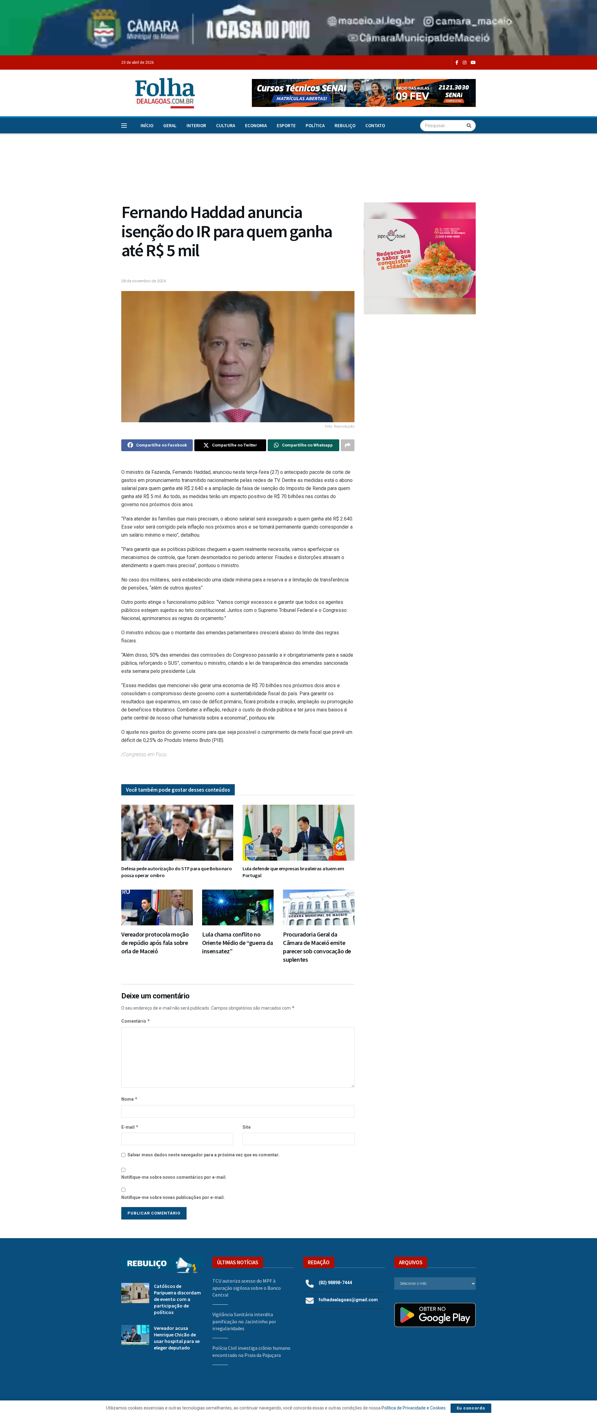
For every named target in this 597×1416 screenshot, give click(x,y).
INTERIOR (196, 125)
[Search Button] (470, 125)
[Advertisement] (420, 370)
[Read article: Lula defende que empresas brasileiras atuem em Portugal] (298, 833)
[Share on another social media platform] (347, 445)
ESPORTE (286, 125)
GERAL (170, 125)
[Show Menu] (124, 125)
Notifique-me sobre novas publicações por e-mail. (173, 1197)
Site (247, 1127)
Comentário (135, 1021)
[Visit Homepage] (158, 93)
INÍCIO (147, 125)
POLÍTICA (315, 125)
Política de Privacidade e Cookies (414, 1407)
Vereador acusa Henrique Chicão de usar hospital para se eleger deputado (177, 1338)
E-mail (130, 1127)
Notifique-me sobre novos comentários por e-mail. (174, 1177)
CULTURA (225, 125)
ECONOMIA (256, 125)
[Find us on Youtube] (473, 62)
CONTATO (375, 125)
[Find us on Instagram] (464, 62)
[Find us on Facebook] (457, 62)
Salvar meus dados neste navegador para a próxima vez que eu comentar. (203, 1154)
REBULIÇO (345, 125)
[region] (298, 27)
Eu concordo (471, 1408)
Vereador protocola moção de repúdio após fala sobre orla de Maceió (154, 942)
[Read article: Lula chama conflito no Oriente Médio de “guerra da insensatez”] (238, 907)
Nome (129, 1099)
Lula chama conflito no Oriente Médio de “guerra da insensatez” (237, 942)
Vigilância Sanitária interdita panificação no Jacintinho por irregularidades (244, 1321)
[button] (364, 93)
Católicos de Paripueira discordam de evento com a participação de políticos (177, 1299)
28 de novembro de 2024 (143, 281)
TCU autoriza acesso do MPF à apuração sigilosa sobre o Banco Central (246, 1288)
